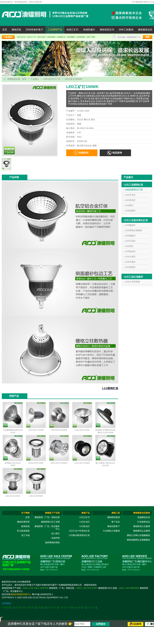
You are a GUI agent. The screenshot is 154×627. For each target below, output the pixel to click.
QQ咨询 (137, 624)
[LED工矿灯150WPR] (59, 427)
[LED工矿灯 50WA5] (82, 460)
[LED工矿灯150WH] (36, 460)
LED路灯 (129, 205)
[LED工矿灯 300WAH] (59, 460)
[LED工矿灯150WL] (82, 427)
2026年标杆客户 (34, 29)
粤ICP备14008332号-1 (42, 594)
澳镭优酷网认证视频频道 (138, 540)
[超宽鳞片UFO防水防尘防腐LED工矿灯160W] (105, 427)
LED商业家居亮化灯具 (79, 535)
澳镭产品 (85, 513)
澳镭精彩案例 (113, 517)
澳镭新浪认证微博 (141, 526)
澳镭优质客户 (113, 526)
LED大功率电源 (132, 281)
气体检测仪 (7, 607)
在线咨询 (83, 152)
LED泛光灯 (41, 37)
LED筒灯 (129, 246)
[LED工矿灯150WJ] (13, 493)
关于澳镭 (25, 513)
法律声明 (55, 538)
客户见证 (115, 522)
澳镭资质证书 (107, 29)
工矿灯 (91, 607)
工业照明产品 (55, 29)
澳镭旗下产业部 (52, 513)
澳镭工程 (115, 513)
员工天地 (25, 535)
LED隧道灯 (130, 225)
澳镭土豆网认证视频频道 (138, 535)
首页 (4, 29)
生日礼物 (30, 607)
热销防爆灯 (89, 29)
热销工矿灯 (73, 29)
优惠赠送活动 (143, 517)
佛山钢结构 (79, 607)
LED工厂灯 (31, 37)
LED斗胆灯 (130, 256)
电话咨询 (117, 152)
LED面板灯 (70, 37)
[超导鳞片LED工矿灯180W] (13, 460)
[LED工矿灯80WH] (36, 493)
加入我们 (55, 533)
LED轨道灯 (51, 37)
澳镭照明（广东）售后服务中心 (47, 527)
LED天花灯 (130, 241)
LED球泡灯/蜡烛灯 (134, 230)
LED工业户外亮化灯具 (79, 531)
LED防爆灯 (130, 210)
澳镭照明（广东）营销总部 (47, 517)
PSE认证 (52, 607)
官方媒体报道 (23, 531)
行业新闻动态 (143, 522)
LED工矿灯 (21, 37)
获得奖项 (25, 526)
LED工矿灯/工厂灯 (51, 79)
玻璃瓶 (19, 607)
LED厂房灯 (90, 37)
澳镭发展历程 (23, 522)
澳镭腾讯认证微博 (141, 531)
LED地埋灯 (130, 267)
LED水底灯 (130, 262)
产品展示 (35, 79)
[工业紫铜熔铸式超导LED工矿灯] (13, 427)
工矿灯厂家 (65, 607)
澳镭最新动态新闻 (141, 513)
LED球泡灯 (80, 37)
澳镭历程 (16, 29)
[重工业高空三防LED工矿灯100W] (105, 460)
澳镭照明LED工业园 (50, 522)
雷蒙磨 (41, 607)
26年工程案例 (126, 29)
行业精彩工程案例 (111, 531)
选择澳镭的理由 (52, 542)
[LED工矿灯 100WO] (36, 427)
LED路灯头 (61, 37)
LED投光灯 (130, 200)
